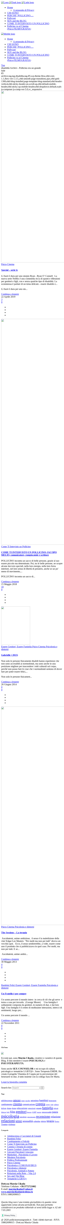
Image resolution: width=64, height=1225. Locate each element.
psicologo (23, 1117)
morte (39, 1112)
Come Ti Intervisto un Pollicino (22, 1144)
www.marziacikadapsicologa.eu (17, 1191)
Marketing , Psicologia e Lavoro (22, 1154)
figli (8, 1112)
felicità (56, 1108)
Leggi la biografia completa (14, 1082)
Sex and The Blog (15, 1176)
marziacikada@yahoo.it (21, 1189)
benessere (52, 1101)
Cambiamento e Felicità (18, 1141)
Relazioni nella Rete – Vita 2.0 (21, 1173)
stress (43, 1121)
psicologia (10, 1116)
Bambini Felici (14, 1138)
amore (17, 1100)
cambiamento (6, 1104)
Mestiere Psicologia (16, 1157)
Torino (57, 1121)
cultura (56, 1104)
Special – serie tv (9, 270)
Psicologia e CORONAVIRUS (21, 1165)
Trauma (4, 1124)
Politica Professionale (17, 1160)
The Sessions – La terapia (14, 932)
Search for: (6, 1087)
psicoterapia (31, 1117)
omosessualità (46, 1112)
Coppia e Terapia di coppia (19, 1146)
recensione (43, 1116)
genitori (21, 1112)
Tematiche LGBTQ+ (17, 1178)
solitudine (36, 1121)
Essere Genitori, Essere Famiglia (22, 1149)
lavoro (29, 1112)
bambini (43, 1100)
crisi (51, 1104)
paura (55, 1111)
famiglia (47, 1108)
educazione (22, 1108)
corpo (48, 1104)
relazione (56, 1116)
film (12, 1111)
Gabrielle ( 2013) (9, 655)
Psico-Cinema (13, 1162)
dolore (3, 1108)
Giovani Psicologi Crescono (20, 1152)
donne (14, 1108)
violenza (11, 1124)
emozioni (32, 1108)
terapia (50, 1121)
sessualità (28, 1121)
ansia (23, 1101)
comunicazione (28, 1104)
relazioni (8, 1121)
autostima (35, 1100)
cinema (17, 1104)
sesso (18, 1121)
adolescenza (7, 1100)
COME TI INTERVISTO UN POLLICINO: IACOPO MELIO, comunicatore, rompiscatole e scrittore (29, 553)
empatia (39, 1108)
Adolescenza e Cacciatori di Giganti (24, 1136)
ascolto (27, 1101)
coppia (40, 1104)
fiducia (3, 1112)
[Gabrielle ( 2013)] (15, 644)
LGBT (34, 1112)
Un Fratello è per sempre (13, 993)
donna (9, 1108)
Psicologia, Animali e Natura (20, 1170)
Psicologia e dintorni (16, 1168)
